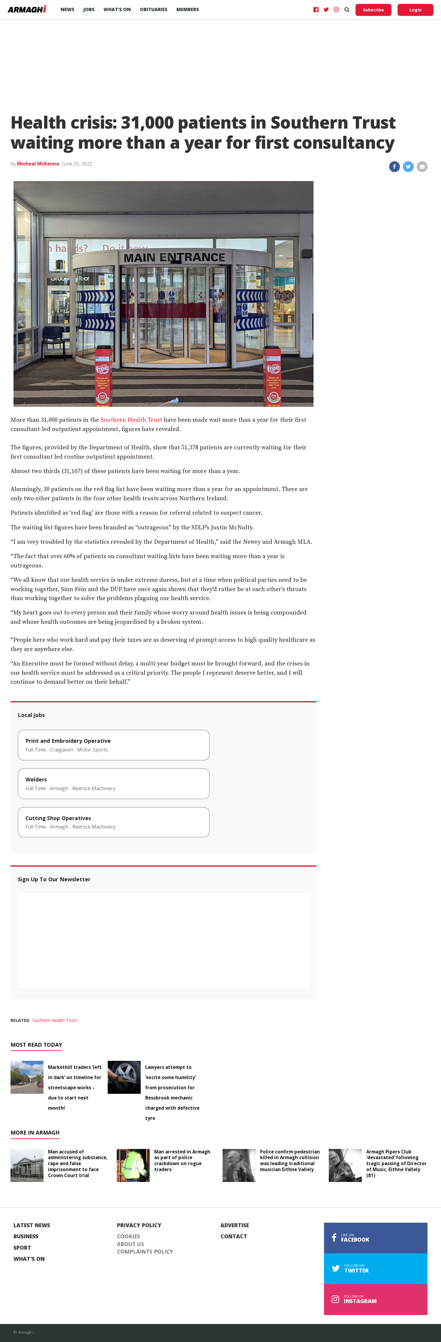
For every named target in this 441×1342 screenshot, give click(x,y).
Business (26, 1236)
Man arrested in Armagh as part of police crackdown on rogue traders (182, 1160)
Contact (233, 1236)
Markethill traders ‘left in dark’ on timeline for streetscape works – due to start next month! (75, 1087)
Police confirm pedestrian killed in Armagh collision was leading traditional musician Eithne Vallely (290, 1160)
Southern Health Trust (131, 420)
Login (416, 10)
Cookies (128, 1236)
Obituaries (153, 9)
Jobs (88, 9)
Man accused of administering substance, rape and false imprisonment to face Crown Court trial (77, 1163)
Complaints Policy (145, 1251)
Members (187, 9)
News (67, 9)
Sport (22, 1248)
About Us (130, 1244)
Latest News (32, 1225)
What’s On (117, 9)
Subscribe (373, 10)
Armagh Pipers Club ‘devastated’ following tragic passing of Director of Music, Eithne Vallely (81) (396, 1163)
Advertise (234, 1225)
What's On (29, 1259)
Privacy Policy (139, 1225)
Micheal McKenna (38, 163)
